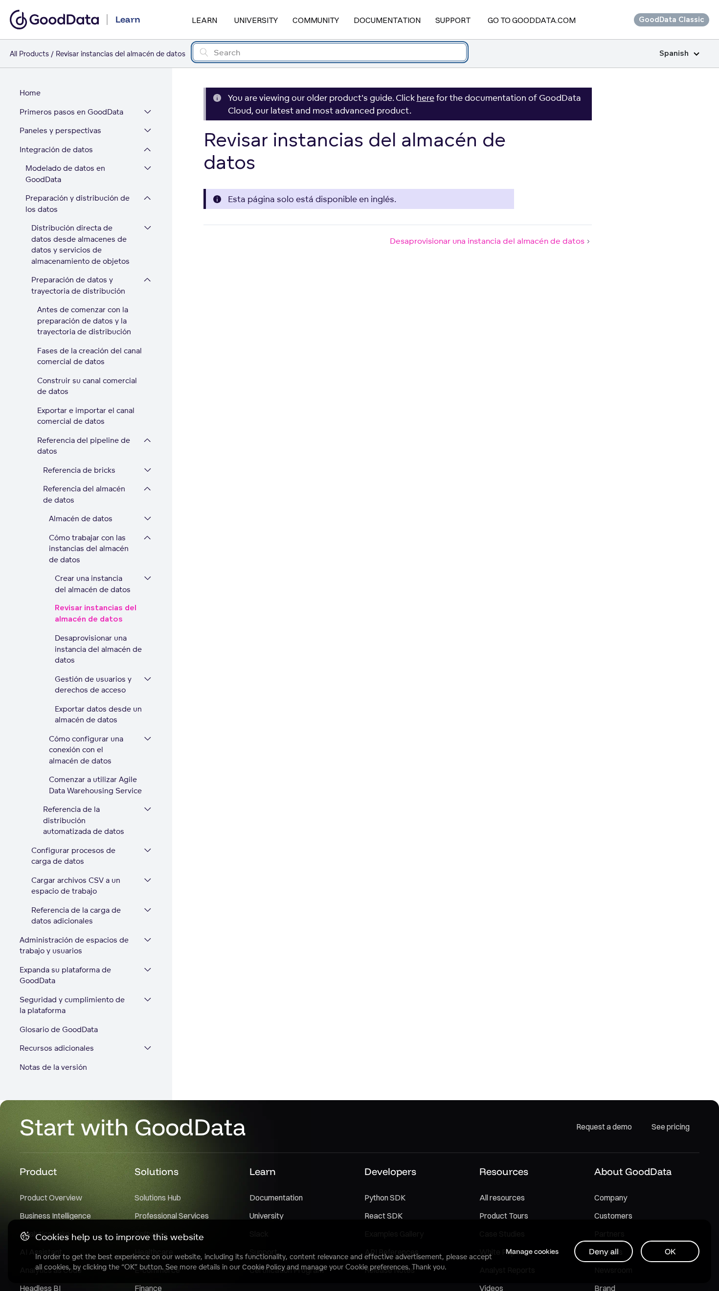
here (425, 97)
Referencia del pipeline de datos (83, 446)
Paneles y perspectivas (60, 130)
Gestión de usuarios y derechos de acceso (93, 684)
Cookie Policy (263, 1267)
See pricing (671, 1126)
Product (38, 1171)
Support (453, 20)
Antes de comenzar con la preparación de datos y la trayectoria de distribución (84, 320)
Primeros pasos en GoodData (71, 111)
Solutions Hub (158, 1197)
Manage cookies (532, 1251)
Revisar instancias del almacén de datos (95, 613)
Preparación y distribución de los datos (77, 203)
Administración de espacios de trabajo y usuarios (74, 945)
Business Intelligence (55, 1216)
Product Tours (503, 1216)
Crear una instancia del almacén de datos (93, 584)
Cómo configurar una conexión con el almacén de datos (86, 749)
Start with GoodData (133, 1126)
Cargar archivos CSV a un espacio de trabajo (75, 886)
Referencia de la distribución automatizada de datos (83, 820)
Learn (204, 20)
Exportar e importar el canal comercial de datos (86, 416)
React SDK (383, 1216)
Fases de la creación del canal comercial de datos (89, 356)
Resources (503, 1171)
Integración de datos (56, 149)
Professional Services (172, 1216)
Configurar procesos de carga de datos (73, 856)
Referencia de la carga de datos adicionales (76, 915)
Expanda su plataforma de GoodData (65, 975)
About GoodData (633, 1171)
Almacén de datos (80, 518)
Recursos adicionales (57, 1048)
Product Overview (51, 1197)
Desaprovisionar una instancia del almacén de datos (98, 649)
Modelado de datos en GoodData (65, 173)
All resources (502, 1197)
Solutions (157, 1171)
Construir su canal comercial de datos (87, 386)
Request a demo (604, 1126)
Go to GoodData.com (532, 20)
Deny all (604, 1251)
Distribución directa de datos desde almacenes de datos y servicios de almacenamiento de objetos (80, 244)
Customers (613, 1216)
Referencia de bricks (79, 470)
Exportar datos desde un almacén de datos (98, 714)
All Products (29, 53)
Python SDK (384, 1197)
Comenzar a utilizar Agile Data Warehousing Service (95, 785)
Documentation (387, 20)
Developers (390, 1171)
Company (610, 1197)
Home (30, 92)
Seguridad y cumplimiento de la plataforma (72, 1005)
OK (670, 1251)
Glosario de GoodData (59, 1029)
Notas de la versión (53, 1067)
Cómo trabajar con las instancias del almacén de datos (89, 548)
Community (315, 20)
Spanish (674, 53)
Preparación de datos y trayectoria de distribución (78, 285)
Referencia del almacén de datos (84, 494)
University (256, 20)
